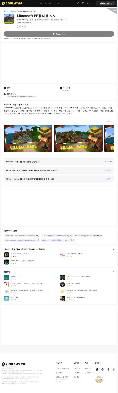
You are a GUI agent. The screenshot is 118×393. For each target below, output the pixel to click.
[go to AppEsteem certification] (99, 379)
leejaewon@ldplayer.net (8, 378)
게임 (41, 3)
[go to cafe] (97, 369)
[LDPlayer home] (12, 3)
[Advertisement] (59, 63)
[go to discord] (114, 369)
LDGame (58, 3)
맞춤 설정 (13, 11)
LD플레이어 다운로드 (106, 3)
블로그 (50, 3)
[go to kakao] (103, 369)
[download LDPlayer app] (83, 3)
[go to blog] (108, 369)
